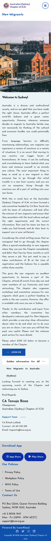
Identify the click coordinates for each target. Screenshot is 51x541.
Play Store (37, 457)
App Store (15, 457)
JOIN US (16, 352)
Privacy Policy (12, 472)
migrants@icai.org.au (20, 430)
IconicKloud (23, 528)
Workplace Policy (14, 478)
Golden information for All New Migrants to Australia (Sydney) (23, 362)
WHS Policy (11, 484)
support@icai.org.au (13, 521)
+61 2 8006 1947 (11, 514)
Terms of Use (12, 491)
